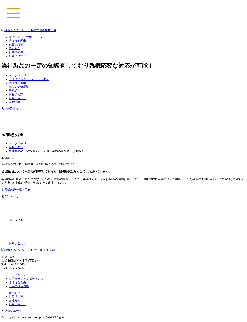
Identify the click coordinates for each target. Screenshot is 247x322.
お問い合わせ (17, 55)
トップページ (17, 75)
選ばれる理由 (17, 40)
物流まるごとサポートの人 (26, 36)
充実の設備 (16, 44)
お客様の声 (16, 52)
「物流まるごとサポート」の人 (29, 79)
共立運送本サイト (13, 108)
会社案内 (14, 300)
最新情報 (14, 101)
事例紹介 (14, 48)
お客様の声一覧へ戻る (15, 189)
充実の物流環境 (19, 86)
